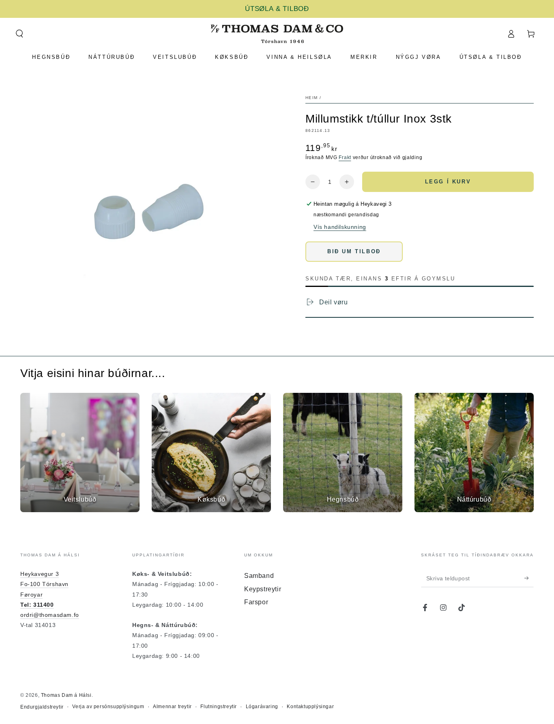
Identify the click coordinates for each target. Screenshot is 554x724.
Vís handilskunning (340, 227)
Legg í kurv (448, 182)
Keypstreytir (262, 589)
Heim (311, 97)
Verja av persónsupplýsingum (108, 706)
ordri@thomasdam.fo (49, 615)
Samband (259, 575)
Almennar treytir (172, 706)
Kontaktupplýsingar (310, 706)
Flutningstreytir (218, 706)
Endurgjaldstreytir (42, 707)
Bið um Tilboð (354, 251)
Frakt (345, 157)
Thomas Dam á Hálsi (66, 695)
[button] (19, 34)
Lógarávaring (262, 706)
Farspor (256, 602)
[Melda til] (529, 578)
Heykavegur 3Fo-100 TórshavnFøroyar (44, 584)
